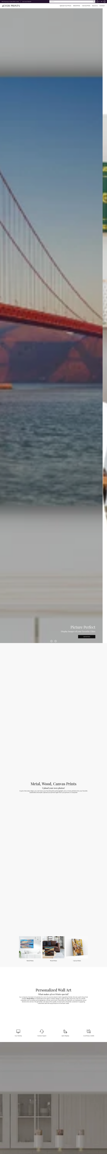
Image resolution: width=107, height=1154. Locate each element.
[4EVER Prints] (11, 5)
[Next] (55, 641)
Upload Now (91, 636)
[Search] (94, 1)
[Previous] (51, 641)
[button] (99, 1)
